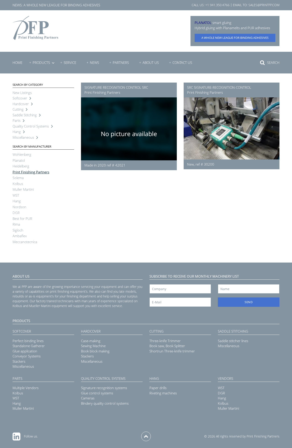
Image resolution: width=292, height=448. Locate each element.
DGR (16, 212)
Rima (16, 224)
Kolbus (18, 183)
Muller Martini (23, 189)
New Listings (22, 92)
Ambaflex (20, 236)
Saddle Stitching (25, 115)
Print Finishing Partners (31, 172)
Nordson (19, 207)
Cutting (18, 109)
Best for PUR (22, 218)
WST (16, 195)
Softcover (20, 98)
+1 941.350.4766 (217, 5)
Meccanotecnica (25, 242)
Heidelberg (21, 166)
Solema (18, 177)
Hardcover (21, 104)
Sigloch (18, 230)
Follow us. (31, 436)
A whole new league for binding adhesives (61, 5)
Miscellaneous (23, 137)
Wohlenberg (22, 154)
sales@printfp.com (263, 5)
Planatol (19, 160)
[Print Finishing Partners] (35, 28)
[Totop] (146, 436)
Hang (17, 131)
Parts (17, 120)
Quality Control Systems (31, 126)
